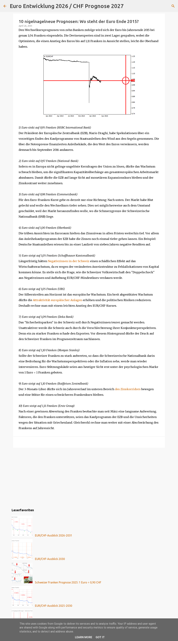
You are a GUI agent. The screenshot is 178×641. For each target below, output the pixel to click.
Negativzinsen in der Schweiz (68, 261)
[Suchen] (128, 6)
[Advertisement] (89, 477)
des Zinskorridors (128, 389)
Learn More (83, 637)
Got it (100, 637)
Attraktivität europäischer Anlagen (57, 300)
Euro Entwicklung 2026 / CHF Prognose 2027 (67, 6)
